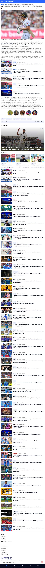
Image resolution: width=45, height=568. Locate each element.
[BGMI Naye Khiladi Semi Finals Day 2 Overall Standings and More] (6, 433)
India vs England (9, 118)
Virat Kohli (3, 540)
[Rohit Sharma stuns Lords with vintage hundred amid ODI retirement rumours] (6, 440)
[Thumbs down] (6, 121)
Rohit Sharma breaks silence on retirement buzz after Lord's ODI (27, 354)
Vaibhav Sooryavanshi (6, 541)
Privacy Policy (4, 547)
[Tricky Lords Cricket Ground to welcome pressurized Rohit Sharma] (6, 506)
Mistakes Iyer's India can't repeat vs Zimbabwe (23, 303)
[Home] (9, 1)
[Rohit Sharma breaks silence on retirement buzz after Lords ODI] (6, 353)
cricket (23, 106)
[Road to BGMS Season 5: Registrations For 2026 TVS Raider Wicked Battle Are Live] (6, 208)
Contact (3, 545)
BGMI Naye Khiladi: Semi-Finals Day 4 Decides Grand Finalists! (26, 93)
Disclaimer (3, 548)
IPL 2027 (3, 538)
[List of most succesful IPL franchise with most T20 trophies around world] (6, 520)
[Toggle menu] (2, 1)
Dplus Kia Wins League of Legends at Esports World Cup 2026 (26, 398)
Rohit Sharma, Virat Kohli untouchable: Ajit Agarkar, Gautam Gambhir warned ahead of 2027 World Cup (8, 166)
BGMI (14, 91)
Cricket (14, 76)
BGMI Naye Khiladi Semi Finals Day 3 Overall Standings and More (27, 216)
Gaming (14, 62)
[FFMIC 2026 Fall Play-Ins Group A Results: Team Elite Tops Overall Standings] (6, 259)
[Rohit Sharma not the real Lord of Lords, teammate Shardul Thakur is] (6, 375)
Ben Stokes (3, 48)
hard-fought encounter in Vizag (27, 44)
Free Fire (15, 228)
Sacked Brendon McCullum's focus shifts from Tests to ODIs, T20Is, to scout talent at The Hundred (22, 166)
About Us (3, 550)
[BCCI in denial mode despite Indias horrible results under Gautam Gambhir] (6, 339)
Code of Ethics (4, 554)
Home (2, 534)
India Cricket (23, 118)
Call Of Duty (15, 272)
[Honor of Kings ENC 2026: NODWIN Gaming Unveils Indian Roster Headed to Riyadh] (6, 71)
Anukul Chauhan (5, 8)
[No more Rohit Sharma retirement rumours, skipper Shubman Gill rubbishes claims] (6, 382)
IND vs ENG (3, 536)
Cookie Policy (4, 552)
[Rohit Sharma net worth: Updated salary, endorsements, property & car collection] (6, 499)
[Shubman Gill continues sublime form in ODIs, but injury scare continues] (6, 448)
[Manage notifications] (42, 562)
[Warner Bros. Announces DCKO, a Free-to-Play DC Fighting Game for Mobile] (6, 64)
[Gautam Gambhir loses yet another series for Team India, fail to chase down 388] (6, 455)
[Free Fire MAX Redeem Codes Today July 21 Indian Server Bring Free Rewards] (6, 230)
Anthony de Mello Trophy (7, 43)
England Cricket (16, 118)
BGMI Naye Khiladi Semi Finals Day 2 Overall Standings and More (27, 434)
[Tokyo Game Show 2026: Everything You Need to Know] (6, 491)
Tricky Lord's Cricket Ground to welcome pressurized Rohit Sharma (28, 506)
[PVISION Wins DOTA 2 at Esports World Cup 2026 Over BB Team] (6, 368)
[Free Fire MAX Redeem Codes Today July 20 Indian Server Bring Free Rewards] (6, 411)
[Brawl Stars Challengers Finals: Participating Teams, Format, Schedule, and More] (6, 288)
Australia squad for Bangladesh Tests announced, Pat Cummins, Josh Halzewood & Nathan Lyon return (38, 166)
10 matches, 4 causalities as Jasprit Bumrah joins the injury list (27, 485)
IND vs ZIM (14, 566)
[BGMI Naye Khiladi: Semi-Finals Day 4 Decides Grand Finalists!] (6, 93)
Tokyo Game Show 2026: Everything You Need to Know (25, 492)
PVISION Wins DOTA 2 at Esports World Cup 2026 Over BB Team (27, 368)
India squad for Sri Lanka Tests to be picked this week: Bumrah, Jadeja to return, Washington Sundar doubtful (22, 148)
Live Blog (15, 453)
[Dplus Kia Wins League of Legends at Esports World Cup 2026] (6, 397)
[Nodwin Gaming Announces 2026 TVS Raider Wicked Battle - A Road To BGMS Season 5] (6, 426)
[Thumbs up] (2, 121)
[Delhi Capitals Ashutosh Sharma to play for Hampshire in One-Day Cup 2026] (6, 295)
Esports (14, 69)
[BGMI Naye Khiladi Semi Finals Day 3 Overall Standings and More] (6, 215)
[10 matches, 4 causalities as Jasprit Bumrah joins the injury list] (6, 484)
